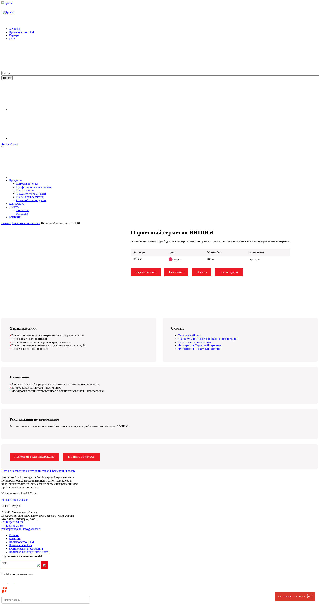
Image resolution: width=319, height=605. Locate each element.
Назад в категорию (13, 470)
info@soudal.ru (32, 529)
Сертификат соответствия (194, 342)
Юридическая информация (26, 548)
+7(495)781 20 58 (12, 525)
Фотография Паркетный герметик (199, 345)
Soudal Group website (14, 499)
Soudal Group (9, 144)
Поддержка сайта (19, 588)
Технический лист (189, 335)
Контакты (15, 538)
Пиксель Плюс (32, 591)
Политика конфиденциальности (29, 551)
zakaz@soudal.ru (11, 529)
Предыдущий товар (62, 470)
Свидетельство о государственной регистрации (208, 338)
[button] (127, 228)
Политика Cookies (20, 545)
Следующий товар (38, 470)
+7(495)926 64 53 (12, 522)
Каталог (14, 535)
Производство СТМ (21, 541)
